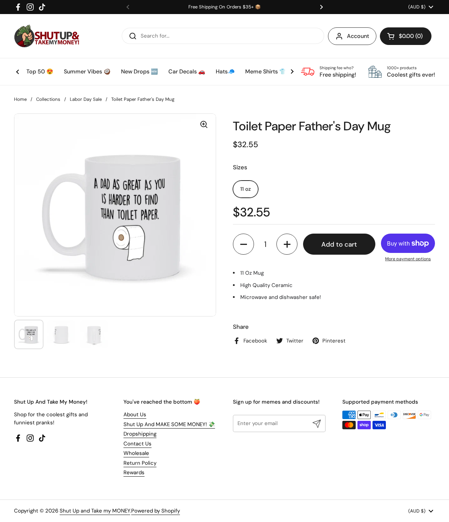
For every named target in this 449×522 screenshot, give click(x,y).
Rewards (134, 472)
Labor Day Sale (86, 99)
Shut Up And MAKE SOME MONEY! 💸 (169, 424)
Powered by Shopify (155, 510)
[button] (405, 36)
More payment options (408, 259)
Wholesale (136, 453)
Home (20, 99)
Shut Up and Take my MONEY (95, 510)
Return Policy (139, 462)
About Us (134, 414)
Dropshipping (139, 433)
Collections (48, 99)
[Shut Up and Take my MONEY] (46, 36)
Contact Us (137, 443)
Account (358, 36)
